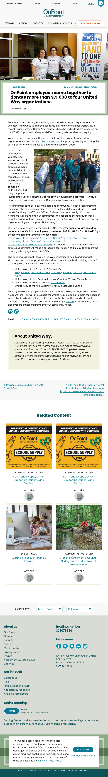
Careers (56, 4)
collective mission (49, 141)
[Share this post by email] (10, 311)
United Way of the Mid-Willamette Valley (30, 244)
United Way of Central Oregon (70, 237)
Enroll (24, 710)
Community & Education (60, 23)
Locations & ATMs (14, 4)
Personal (9, 23)
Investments (37, 23)
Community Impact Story (76, 87)
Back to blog (18, 87)
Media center (12, 648)
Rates (37, 4)
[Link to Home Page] (54, 13)
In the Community (86, 319)
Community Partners (34, 319)
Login (11, 711)
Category (73, 609)
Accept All (83, 749)
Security (9, 640)
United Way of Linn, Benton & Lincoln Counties (34, 241)
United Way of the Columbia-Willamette (30, 237)
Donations (61, 319)
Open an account (90, 23)
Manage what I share (83, 755)
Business (23, 23)
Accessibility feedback (17, 690)
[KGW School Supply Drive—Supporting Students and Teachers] (29, 446)
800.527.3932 (64, 666)
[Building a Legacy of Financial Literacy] (29, 527)
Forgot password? (42, 713)
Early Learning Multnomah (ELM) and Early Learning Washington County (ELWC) (55, 274)
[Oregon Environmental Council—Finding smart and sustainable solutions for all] (79, 527)
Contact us (10, 678)
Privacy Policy (12, 652)
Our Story (9, 632)
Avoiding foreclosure (16, 694)
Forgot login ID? (27, 713)
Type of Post (45, 609)
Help (75, 4)
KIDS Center (58, 282)
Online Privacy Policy (49, 760)
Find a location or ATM (17, 686)
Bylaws (8, 656)
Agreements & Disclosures (19, 660)
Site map (9, 664)
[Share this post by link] (16, 311)
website (70, 301)
